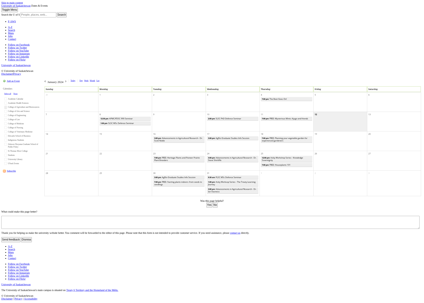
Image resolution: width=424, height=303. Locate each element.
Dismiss (26, 239)
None (15, 94)
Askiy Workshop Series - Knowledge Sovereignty (282, 159)
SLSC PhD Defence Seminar (224, 118)
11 (262, 114)
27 (369, 153)
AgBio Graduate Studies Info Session (228, 138)
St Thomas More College (18, 151)
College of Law (14, 119)
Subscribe (11, 171)
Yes (209, 204)
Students (11, 155)
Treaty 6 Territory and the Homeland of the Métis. (92, 290)
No (215, 204)
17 (208, 134)
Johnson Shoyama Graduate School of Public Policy (23, 145)
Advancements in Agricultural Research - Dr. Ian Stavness (232, 190)
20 (369, 134)
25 (262, 153)
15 (101, 134)
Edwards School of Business (19, 136)
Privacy (17, 74)
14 (47, 134)
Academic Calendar (15, 99)
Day (81, 81)
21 (47, 153)
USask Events (13, 163)
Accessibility (30, 298)
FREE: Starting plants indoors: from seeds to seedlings (178, 183)
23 (154, 153)
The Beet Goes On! (274, 99)
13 (369, 114)
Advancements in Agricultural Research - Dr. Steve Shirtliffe (232, 159)
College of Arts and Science (19, 111)
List (97, 81)
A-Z (10, 27)
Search (61, 14)
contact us (235, 232)
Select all (7, 94)
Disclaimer (7, 74)
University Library (15, 159)
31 (47, 94)
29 (101, 173)
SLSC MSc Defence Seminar (117, 123)
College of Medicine (16, 123)
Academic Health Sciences (18, 103)
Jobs (10, 36)
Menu (9, 9)
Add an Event (13, 81)
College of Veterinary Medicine (20, 132)
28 (47, 173)
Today (73, 81)
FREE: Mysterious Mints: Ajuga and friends (285, 118)
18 (262, 134)
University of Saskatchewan (16, 5)
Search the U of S (10, 14)
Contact (12, 39)
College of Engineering (17, 115)
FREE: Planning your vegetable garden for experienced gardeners (284, 139)
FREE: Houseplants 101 (276, 164)
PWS (12, 21)
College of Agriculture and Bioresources (23, 107)
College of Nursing (15, 127)
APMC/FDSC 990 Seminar (117, 118)
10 (208, 114)
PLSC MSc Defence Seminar (224, 177)
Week (86, 81)
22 (101, 153)
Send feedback (11, 239)
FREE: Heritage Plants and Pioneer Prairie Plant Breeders (177, 159)
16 (154, 134)
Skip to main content (12, 2)
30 (154, 173)
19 (316, 134)
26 (316, 153)
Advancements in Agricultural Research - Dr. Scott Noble (178, 139)
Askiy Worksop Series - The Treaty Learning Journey (232, 183)
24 (208, 153)
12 (316, 114)
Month (92, 81)
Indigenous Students (16, 140)
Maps (11, 33)
